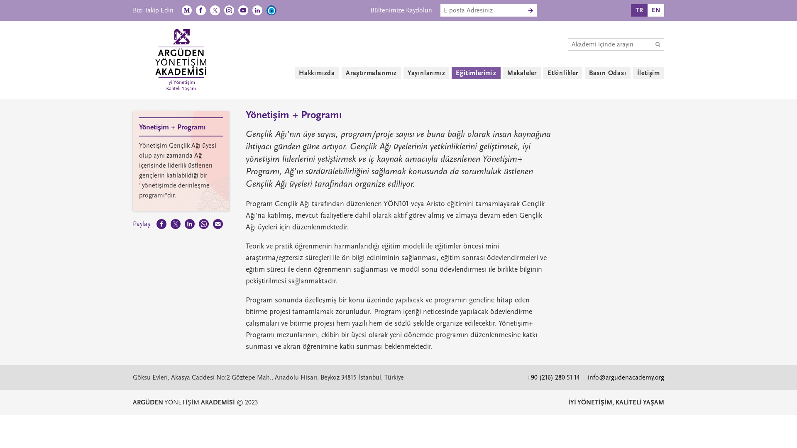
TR (639, 10)
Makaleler (522, 73)
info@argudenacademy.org (626, 377)
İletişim (648, 73)
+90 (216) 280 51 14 (553, 377)
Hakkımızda (317, 73)
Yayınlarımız (426, 73)
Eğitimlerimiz (476, 73)
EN (656, 10)
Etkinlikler (563, 73)
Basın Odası (607, 73)
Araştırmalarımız (371, 73)
